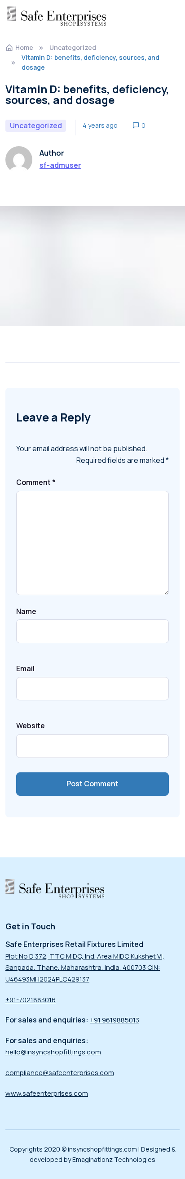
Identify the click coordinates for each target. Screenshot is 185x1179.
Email (25, 668)
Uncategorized (72, 47)
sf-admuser (60, 165)
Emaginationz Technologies (113, 1159)
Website (30, 726)
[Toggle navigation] (171, 16)
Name (26, 611)
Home (24, 47)
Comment (36, 482)
